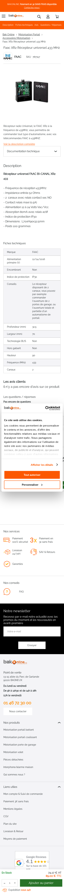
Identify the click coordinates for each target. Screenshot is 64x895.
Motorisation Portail (29, 34)
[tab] (32, 722)
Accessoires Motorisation (16, 38)
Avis (36, 25)
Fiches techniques (24, 25)
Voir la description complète (19, 144)
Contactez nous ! (32, 7)
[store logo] (16, 16)
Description (8, 25)
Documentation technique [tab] (23, 151)
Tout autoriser (32, 474)
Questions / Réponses (50, 25)
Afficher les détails (42, 464)
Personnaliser (30, 484)
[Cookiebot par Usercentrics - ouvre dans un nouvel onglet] (45, 408)
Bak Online (9, 34)
